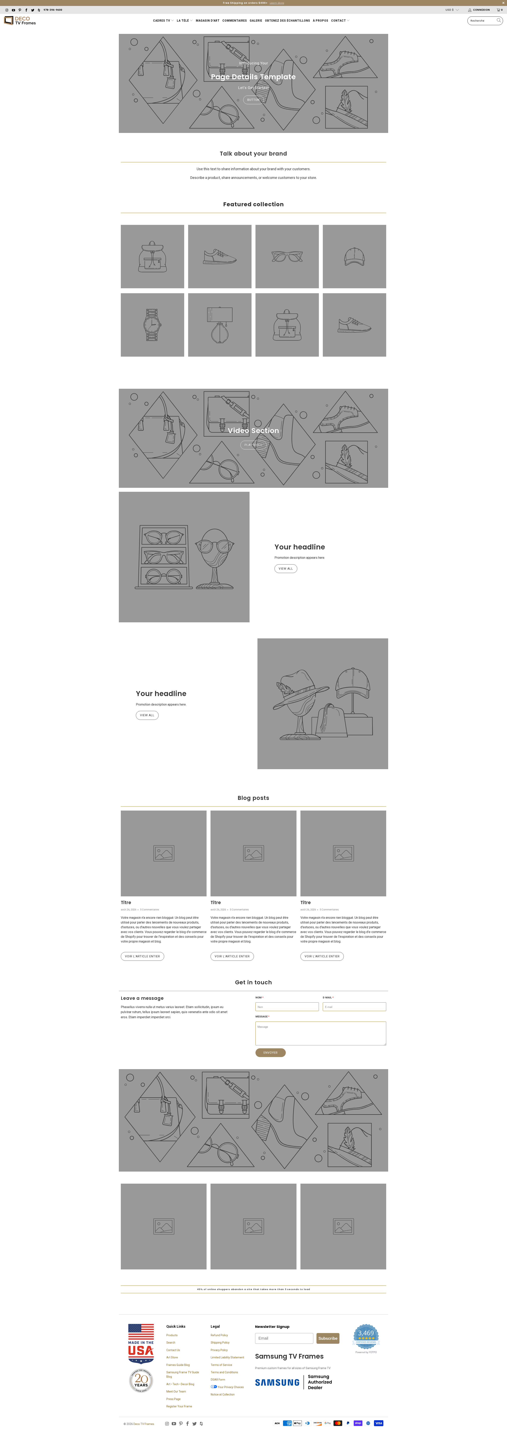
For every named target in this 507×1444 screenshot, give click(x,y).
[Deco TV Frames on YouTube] (13, 9)
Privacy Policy (219, 1350)
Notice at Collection (223, 1394)
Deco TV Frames (143, 1424)
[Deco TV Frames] (20, 21)
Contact (339, 20)
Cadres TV (161, 20)
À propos (320, 20)
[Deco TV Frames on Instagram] (7, 9)
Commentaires (234, 20)
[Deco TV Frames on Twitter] (32, 9)
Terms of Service (221, 1365)
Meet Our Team (176, 1391)
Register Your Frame (179, 1406)
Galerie (256, 20)
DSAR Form (218, 1379)
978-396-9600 (53, 9)
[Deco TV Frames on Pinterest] (19, 9)
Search (170, 1342)
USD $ (450, 9)
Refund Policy (219, 1335)
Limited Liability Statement (227, 1357)
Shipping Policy (220, 1342)
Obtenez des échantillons (287, 20)
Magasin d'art (208, 20)
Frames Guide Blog (178, 1365)
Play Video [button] (253, 445)
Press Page (173, 1399)
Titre (126, 903)
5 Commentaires (149, 909)
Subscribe (327, 1338)
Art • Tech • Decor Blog (180, 1384)
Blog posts (253, 798)
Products (172, 1335)
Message (262, 1016)
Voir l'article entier (142, 956)
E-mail (328, 997)
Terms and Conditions (224, 1372)
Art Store (172, 1357)
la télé (183, 20)
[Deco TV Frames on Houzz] (39, 9)
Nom (259, 997)
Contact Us (173, 1350)
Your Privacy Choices (230, 1387)
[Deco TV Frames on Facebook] (26, 9)
